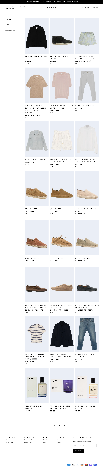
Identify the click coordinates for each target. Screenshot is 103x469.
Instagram (59, 439)
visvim (28, 61)
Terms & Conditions (29, 439)
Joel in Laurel (82, 258)
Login (87, 7)
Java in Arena (32, 209)
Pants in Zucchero (84, 106)
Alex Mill (29, 361)
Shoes (6, 24)
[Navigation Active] (69, 425)
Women (13, 6)
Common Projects (34, 310)
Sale (18, 9)
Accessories (9, 30)
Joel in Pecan (32, 258)
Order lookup (9, 442)
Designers (10, 9)
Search (81, 7)
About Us (45, 439)
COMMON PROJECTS (59, 310)
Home (32, 6)
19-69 (27, 411)
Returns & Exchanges (29, 442)
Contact (44, 442)
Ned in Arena (56, 258)
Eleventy (54, 110)
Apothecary (23, 6)
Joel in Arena (57, 209)
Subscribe (78, 450)
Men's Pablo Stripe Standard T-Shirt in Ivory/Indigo (35, 357)
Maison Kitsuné (83, 61)
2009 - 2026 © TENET (12, 464)
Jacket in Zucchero (35, 159)
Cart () (95, 7)
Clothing (8, 19)
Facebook (59, 442)
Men (7, 6)
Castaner (29, 211)
